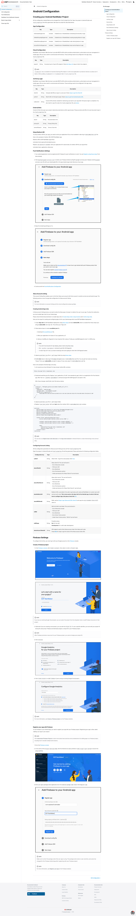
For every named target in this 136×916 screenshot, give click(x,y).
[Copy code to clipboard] (99, 371)
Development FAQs (98, 902)
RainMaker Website (86, 2)
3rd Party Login (110, 19)
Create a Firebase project (54, 719)
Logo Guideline (65, 892)
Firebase (72, 541)
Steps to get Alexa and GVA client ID (68, 500)
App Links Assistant (66, 438)
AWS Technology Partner (67, 898)
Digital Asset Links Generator (50, 438)
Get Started (80, 887)
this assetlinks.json (47, 332)
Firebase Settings (109, 32)
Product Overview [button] (97, 2)
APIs (95, 894)
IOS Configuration (5, 12)
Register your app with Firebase (113, 38)
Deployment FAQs (97, 899)
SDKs (95, 897)
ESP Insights (80, 895)
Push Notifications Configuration (52, 286)
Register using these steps (90, 154)
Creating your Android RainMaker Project (112, 10)
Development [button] (113, 2)
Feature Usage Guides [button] (6, 20)
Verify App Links (88, 316)
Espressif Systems (66, 911)
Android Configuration (7, 9)
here (74, 304)
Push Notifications (5, 14)
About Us (64, 887)
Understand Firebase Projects (44, 738)
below (77, 103)
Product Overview (97, 887)
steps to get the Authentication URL (74, 97)
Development (97, 892)
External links (109, 22)
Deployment (96, 889)
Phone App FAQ (5, 23)
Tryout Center (81, 889)
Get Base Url (70, 64)
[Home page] (34, 6)
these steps (65, 322)
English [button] (129, 2)
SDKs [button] (123, 2)
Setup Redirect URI (111, 24)
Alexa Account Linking (111, 30)
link (75, 496)
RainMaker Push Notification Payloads (10, 17)
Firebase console (42, 548)
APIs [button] (119, 2)
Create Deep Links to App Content (71, 316)
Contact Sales (65, 889)
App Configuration (110, 14)
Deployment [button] (105, 2)
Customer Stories (65, 900)
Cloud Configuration (111, 16)
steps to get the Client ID (76, 93)
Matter (79, 898)
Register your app (54, 868)
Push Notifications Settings (112, 27)
